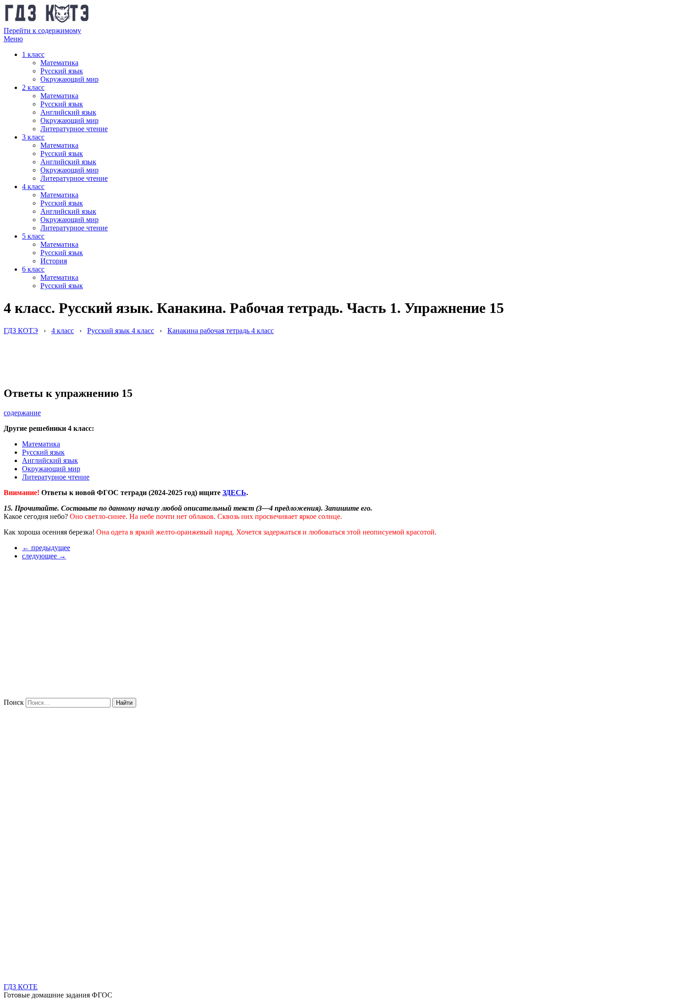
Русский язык (61, 71)
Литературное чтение (74, 129)
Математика (59, 63)
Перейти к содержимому (42, 30)
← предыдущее (46, 548)
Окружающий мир (69, 79)
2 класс (33, 87)
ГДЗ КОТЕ (21, 987)
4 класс (33, 186)
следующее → (44, 556)
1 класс (33, 54)
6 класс (33, 269)
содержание (22, 413)
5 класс (33, 236)
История (53, 261)
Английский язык (68, 112)
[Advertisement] (170, 355)
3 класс (33, 137)
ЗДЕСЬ (234, 492)
